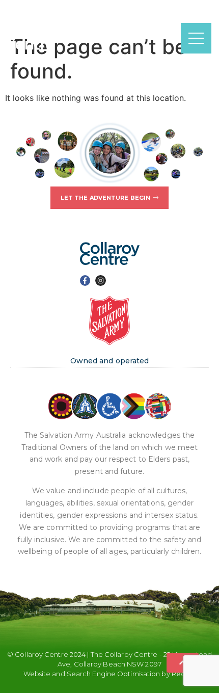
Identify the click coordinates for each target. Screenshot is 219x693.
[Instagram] (100, 280)
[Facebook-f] (85, 280)
